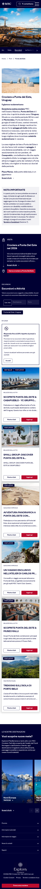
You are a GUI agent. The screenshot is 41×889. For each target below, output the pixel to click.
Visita (9, 50)
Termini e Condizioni (11, 222)
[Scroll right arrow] (37, 50)
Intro (2, 50)
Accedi (8, 360)
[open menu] (37, 4)
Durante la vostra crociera (13, 109)
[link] (7, 800)
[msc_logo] (6, 3)
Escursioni (18, 50)
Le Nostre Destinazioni (32, 50)
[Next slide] (37, 810)
